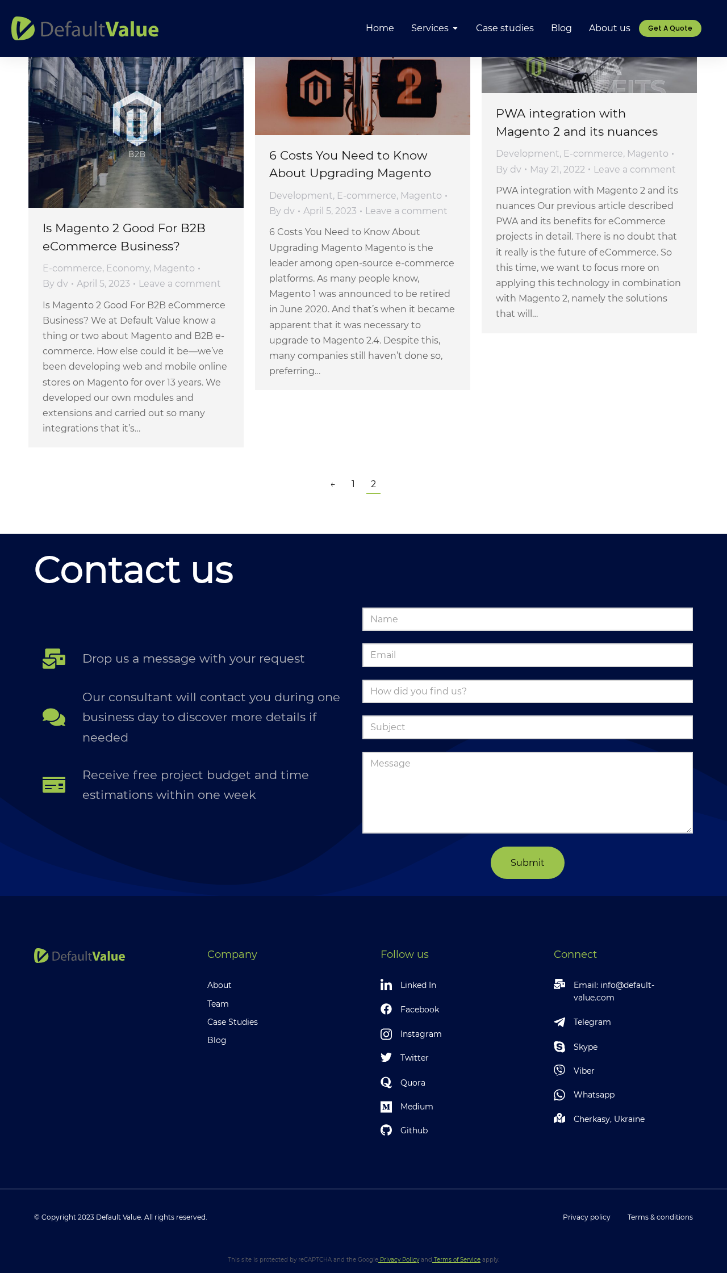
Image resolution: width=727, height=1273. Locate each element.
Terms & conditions (660, 1217)
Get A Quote (670, 28)
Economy (127, 268)
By (55, 283)
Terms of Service (456, 1259)
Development (301, 195)
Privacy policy (587, 1217)
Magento (174, 268)
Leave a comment (180, 283)
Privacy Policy (398, 1259)
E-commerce (72, 268)
